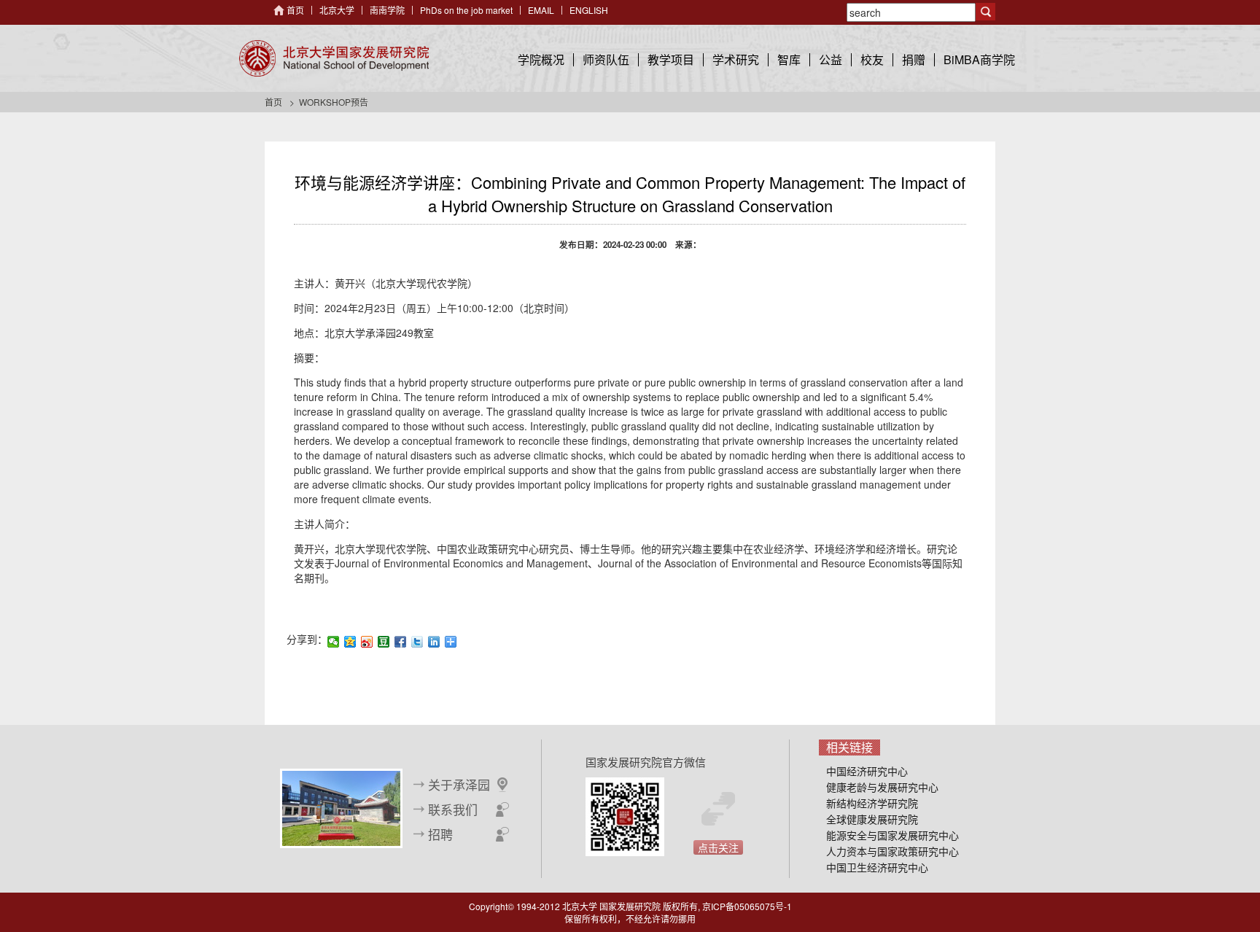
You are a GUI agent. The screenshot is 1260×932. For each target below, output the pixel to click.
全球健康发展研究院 (872, 819)
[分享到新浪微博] (367, 642)
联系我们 (453, 809)
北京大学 (336, 10)
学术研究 (735, 59)
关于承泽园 (459, 784)
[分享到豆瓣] (384, 642)
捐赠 (913, 59)
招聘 (440, 834)
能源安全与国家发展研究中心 (892, 835)
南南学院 (387, 10)
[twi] (417, 642)
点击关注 (718, 847)
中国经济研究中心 (867, 771)
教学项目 (671, 59)
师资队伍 (606, 59)
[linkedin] (434, 642)
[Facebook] (400, 642)
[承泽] (341, 806)
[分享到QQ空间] (350, 642)
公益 (830, 59)
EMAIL (541, 10)
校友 (872, 59)
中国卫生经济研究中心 (877, 867)
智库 (789, 59)
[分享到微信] (333, 642)
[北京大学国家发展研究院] (334, 58)
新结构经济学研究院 (872, 803)
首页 (295, 10)
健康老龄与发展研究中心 (882, 787)
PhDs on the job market (466, 10)
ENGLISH (588, 10)
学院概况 (541, 59)
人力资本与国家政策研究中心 (892, 851)
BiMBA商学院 (979, 59)
